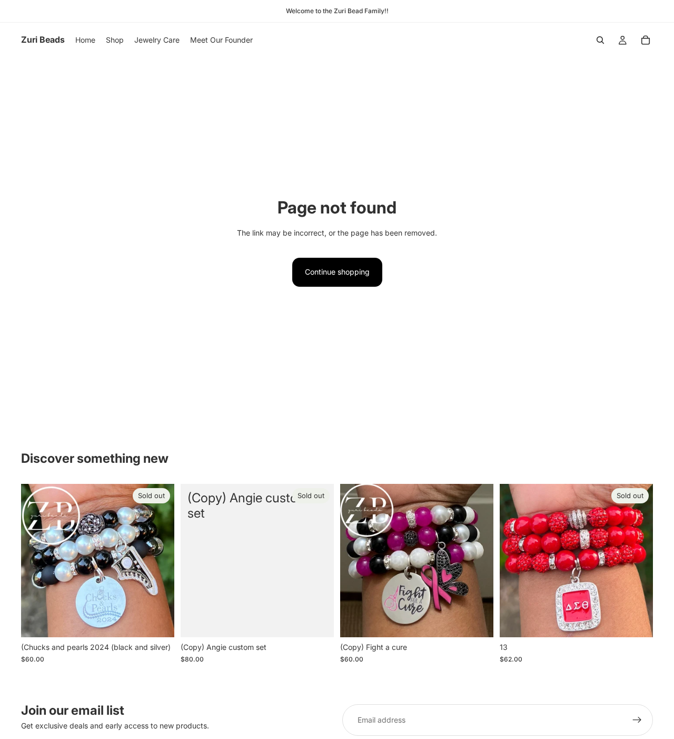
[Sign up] (637, 720)
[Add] (477, 621)
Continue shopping (337, 271)
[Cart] (645, 40)
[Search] (600, 40)
